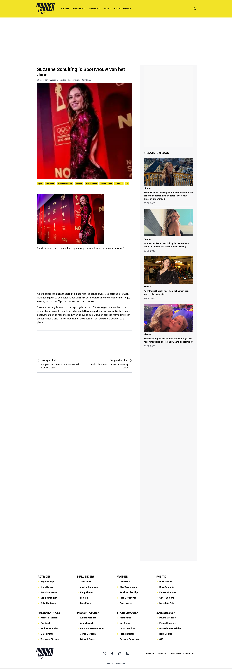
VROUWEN (78, 8)
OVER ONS (190, 654)
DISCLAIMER (176, 654)
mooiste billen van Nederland (106, 297)
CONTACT (149, 654)
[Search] (195, 8)
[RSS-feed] (127, 653)
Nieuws (147, 188)
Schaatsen (50, 183)
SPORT (107, 8)
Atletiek (79, 183)
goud (51, 297)
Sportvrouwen (106, 183)
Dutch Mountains (69, 318)
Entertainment (91, 183)
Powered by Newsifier (116, 663)
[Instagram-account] (119, 653)
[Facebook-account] (112, 653)
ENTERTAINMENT (123, 8)
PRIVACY (162, 654)
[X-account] (104, 653)
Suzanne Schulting (65, 183)
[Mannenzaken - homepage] (45, 8)
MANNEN (93, 8)
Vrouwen (118, 183)
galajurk (103, 318)
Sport (40, 183)
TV (127, 183)
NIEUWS (65, 8)
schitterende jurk (89, 311)
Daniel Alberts (51, 80)
